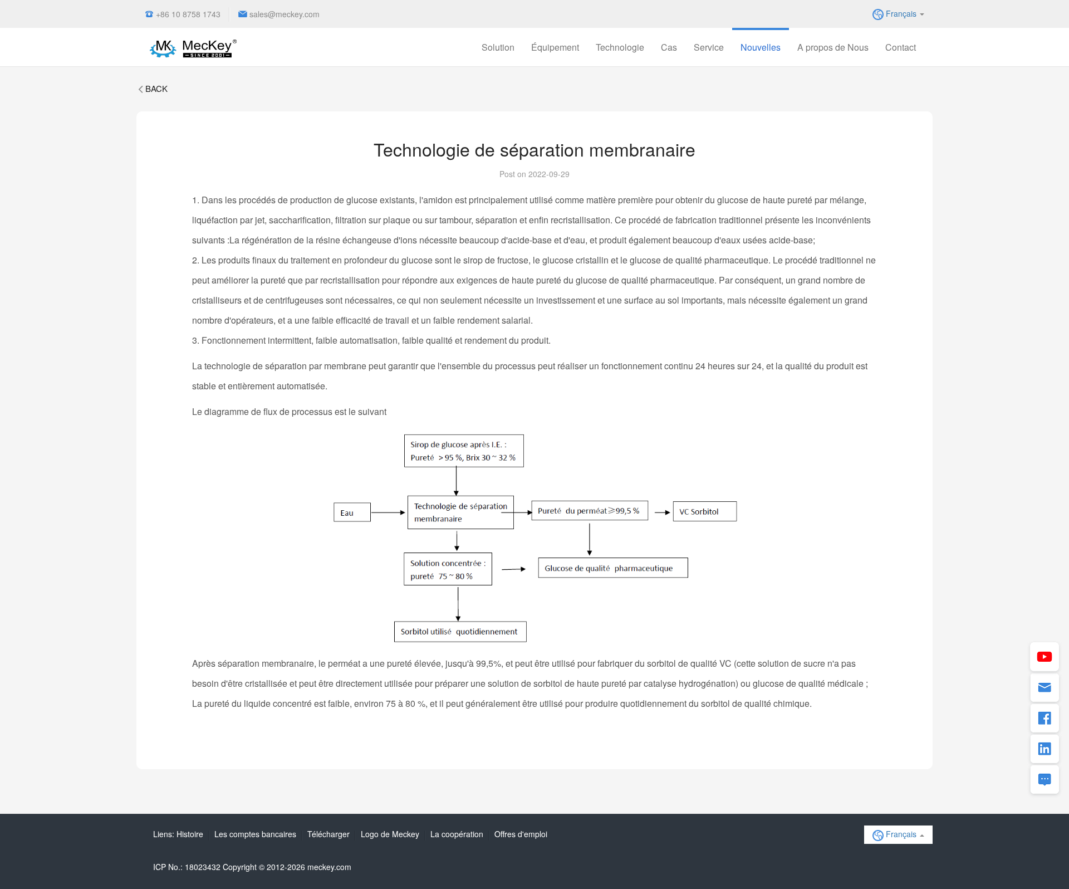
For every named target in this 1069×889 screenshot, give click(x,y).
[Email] (1044, 688)
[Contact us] (1044, 780)
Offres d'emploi (520, 833)
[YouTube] (1044, 657)
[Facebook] (1044, 719)
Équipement (555, 47)
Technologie (620, 47)
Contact (900, 47)
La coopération (456, 833)
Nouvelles (761, 47)
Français (901, 13)
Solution (498, 47)
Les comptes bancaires (255, 833)
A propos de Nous (833, 47)
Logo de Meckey (390, 833)
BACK (156, 88)
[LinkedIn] (1044, 749)
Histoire (189, 833)
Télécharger (328, 833)
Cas (669, 47)
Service (709, 47)
